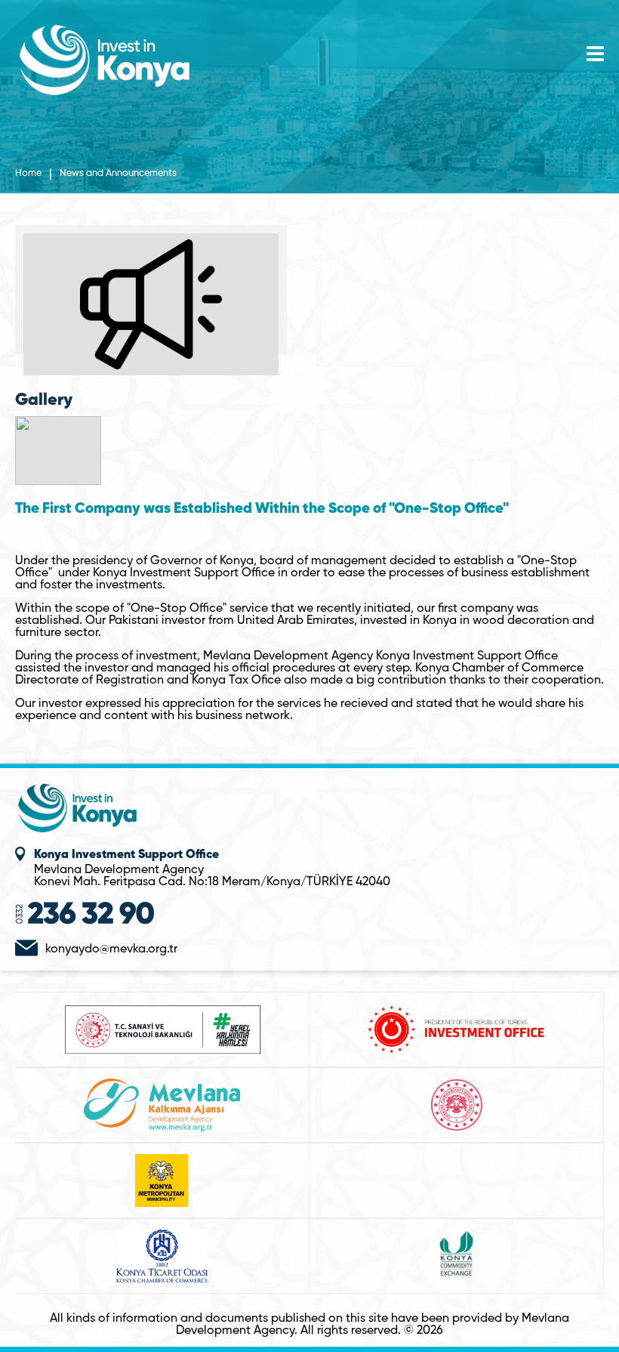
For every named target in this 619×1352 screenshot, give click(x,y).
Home (28, 173)
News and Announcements (118, 173)
